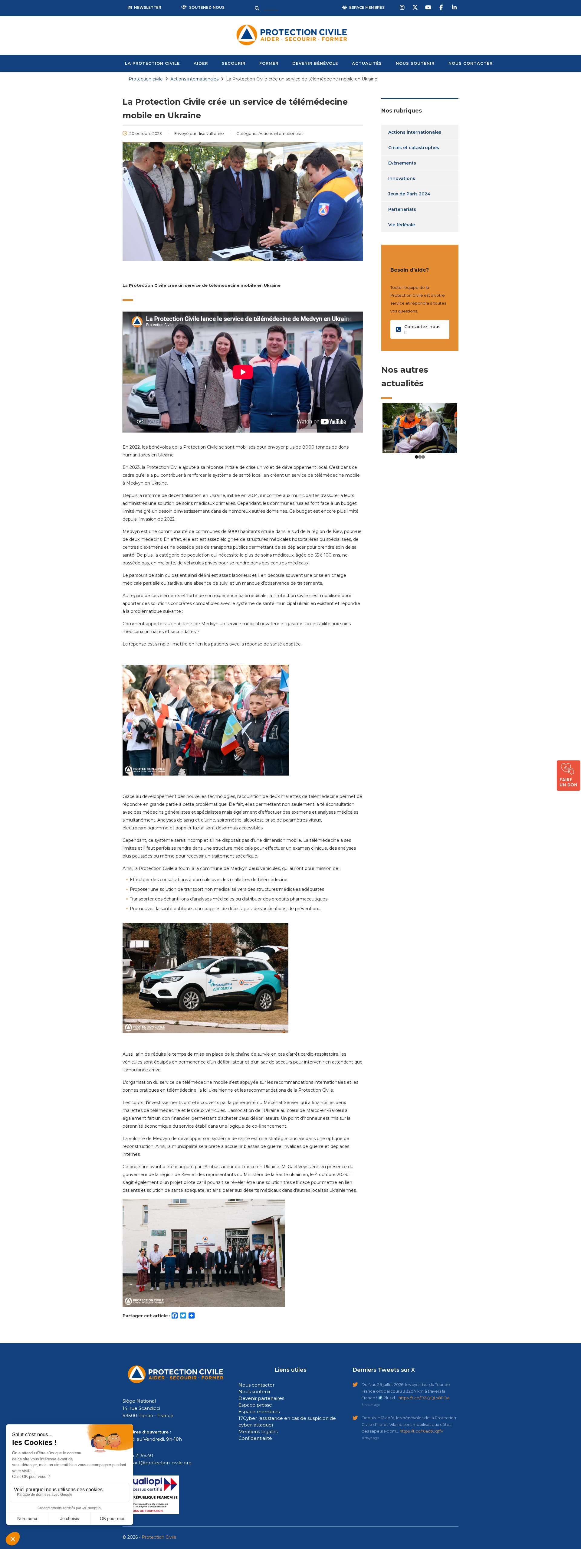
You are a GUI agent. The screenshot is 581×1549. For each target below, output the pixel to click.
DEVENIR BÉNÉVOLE (315, 63)
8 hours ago (371, 1405)
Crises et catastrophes (413, 147)
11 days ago (370, 1438)
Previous (373, 497)
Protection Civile (159, 1537)
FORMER (268, 63)
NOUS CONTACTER (470, 63)
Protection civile (146, 79)
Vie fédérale (401, 224)
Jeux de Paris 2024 (409, 194)
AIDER (201, 63)
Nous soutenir (254, 1391)
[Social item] (402, 7)
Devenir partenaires (261, 1398)
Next (466, 497)
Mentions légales (257, 1431)
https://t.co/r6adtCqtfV (421, 1431)
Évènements (402, 163)
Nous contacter (256, 1385)
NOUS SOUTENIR (415, 63)
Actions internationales (414, 132)
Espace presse (255, 1405)
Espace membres (259, 1411)
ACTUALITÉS (367, 63)
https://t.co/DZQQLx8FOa (424, 1397)
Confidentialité (255, 1438)
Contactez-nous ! (422, 329)
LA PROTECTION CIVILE (152, 63)
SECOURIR (233, 63)
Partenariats (402, 209)
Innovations (401, 178)
